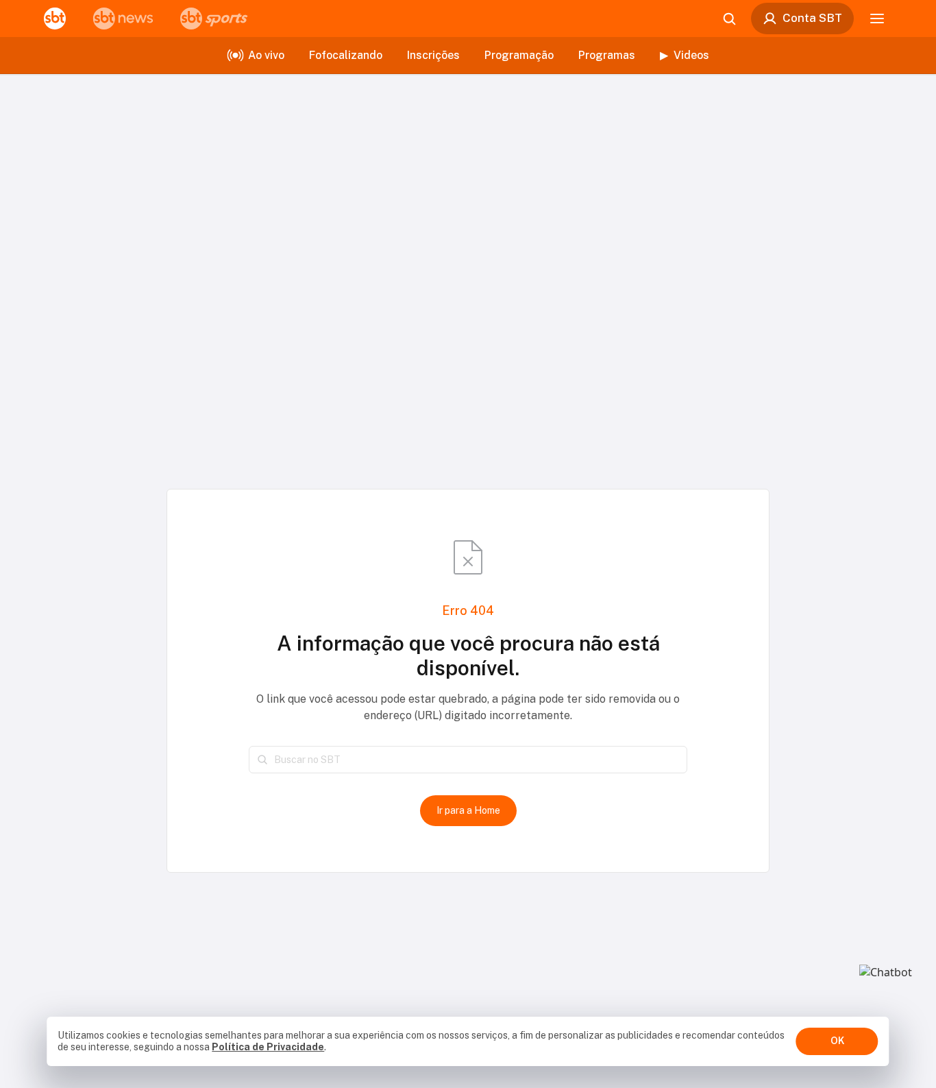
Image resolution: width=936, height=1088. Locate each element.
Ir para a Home (468, 810)
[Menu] (877, 18)
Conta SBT (812, 18)
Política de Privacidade (268, 1046)
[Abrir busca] (729, 18)
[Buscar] (262, 759)
